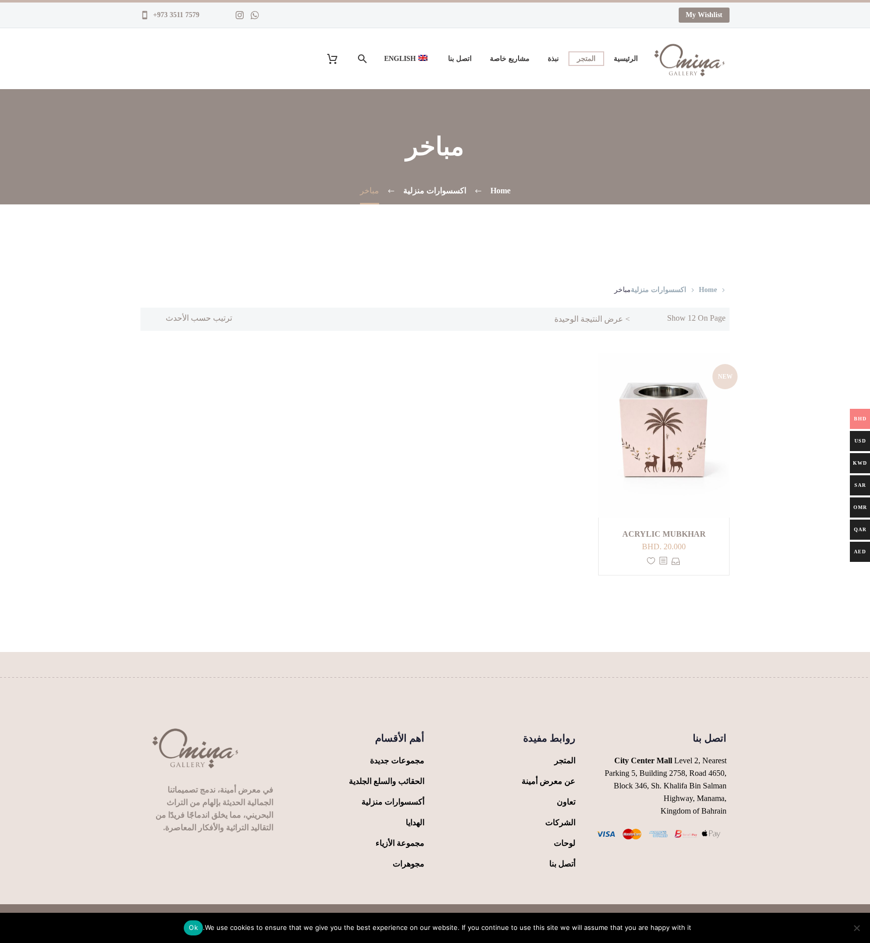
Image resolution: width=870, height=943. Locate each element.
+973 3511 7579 (175, 15)
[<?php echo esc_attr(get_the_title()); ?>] (663, 561)
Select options (676, 561)
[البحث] (364, 58)
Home (708, 290)
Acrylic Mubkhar (664, 534)
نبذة (553, 58)
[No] (857, 928)
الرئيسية (626, 58)
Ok (193, 927)
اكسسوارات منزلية (658, 290)
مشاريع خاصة (510, 58)
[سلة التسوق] (338, 58)
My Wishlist (704, 15)
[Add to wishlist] (651, 561)
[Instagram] (239, 15)
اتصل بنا (460, 58)
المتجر (586, 58)
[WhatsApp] (254, 15)
